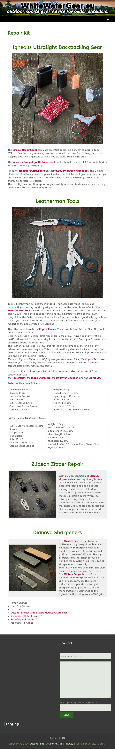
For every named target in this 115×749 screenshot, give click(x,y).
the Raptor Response (92, 359)
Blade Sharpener (40, 377)
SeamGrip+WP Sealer (22, 619)
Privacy (69, 743)
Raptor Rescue (47, 329)
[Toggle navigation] (8, 19)
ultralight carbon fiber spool (71, 170)
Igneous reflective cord (32, 170)
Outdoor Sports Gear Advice (45, 743)
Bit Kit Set (94, 377)
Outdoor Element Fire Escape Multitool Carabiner (39, 612)
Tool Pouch (18, 377)
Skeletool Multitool (19, 310)
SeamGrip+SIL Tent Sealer (25, 616)
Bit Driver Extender (67, 377)
